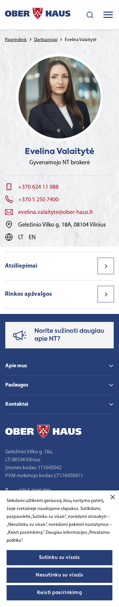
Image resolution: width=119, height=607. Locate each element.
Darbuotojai (46, 39)
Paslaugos (16, 385)
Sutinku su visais (59, 557)
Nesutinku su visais (59, 575)
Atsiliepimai (21, 266)
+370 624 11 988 (38, 187)
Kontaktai (16, 404)
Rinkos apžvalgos (28, 294)
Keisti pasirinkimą (59, 592)
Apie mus (16, 366)
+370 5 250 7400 (38, 200)
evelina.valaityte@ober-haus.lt (55, 213)
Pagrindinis (16, 39)
